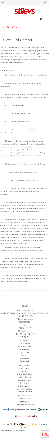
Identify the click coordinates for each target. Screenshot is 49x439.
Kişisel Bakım (24, 353)
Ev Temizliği (24, 341)
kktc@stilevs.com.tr (25, 331)
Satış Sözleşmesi (24, 380)
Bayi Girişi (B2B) (24, 402)
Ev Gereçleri (24, 350)
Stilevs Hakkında (24, 365)
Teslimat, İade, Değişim (24, 389)
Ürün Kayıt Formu (24, 396)
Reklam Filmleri (24, 368)
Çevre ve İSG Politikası (24, 374)
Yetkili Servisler (24, 399)
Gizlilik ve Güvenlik (24, 386)
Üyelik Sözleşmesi (24, 377)
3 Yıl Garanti (24, 383)
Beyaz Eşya (24, 358)
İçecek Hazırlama (24, 347)
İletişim (24, 371)
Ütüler (24, 355)
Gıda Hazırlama (24, 344)
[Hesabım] (3, 2)
